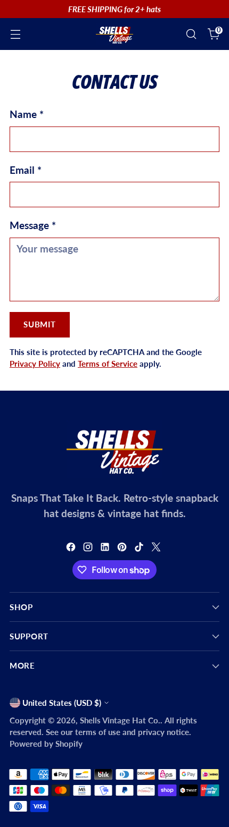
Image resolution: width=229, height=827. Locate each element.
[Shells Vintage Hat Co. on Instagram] (89, 548)
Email (26, 170)
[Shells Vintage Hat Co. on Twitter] (157, 548)
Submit (39, 324)
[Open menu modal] (15, 34)
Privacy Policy (35, 363)
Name (27, 114)
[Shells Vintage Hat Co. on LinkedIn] (106, 548)
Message (33, 225)
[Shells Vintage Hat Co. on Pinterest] (123, 548)
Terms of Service (107, 363)
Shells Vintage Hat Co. (120, 720)
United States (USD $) (61, 702)
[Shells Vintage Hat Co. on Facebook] (72, 548)
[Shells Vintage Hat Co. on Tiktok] (140, 548)
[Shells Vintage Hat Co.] (114, 34)
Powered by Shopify (46, 743)
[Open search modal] (191, 34)
